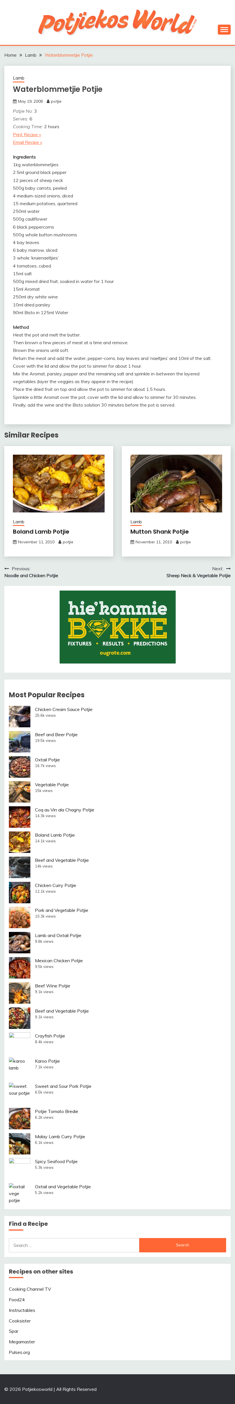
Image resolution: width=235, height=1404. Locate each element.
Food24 (17, 1299)
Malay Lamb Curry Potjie (60, 1136)
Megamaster (22, 1341)
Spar (13, 1331)
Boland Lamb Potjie (41, 532)
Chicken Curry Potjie (55, 885)
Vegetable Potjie (52, 784)
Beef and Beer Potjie (56, 734)
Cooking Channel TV (30, 1289)
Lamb (18, 78)
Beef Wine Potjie (52, 986)
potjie (56, 101)
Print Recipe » (27, 134)
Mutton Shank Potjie (159, 532)
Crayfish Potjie (50, 1036)
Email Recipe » (27, 142)
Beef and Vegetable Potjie (62, 860)
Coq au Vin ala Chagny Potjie (64, 810)
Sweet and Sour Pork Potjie (63, 1086)
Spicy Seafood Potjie (56, 1161)
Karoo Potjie (47, 1061)
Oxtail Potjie (47, 760)
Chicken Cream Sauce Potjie (64, 709)
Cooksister (20, 1321)
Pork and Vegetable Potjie (61, 910)
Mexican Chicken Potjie (59, 960)
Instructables (22, 1310)
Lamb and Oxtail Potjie (58, 935)
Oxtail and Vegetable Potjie (63, 1186)
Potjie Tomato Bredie (56, 1111)
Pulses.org (19, 1352)
